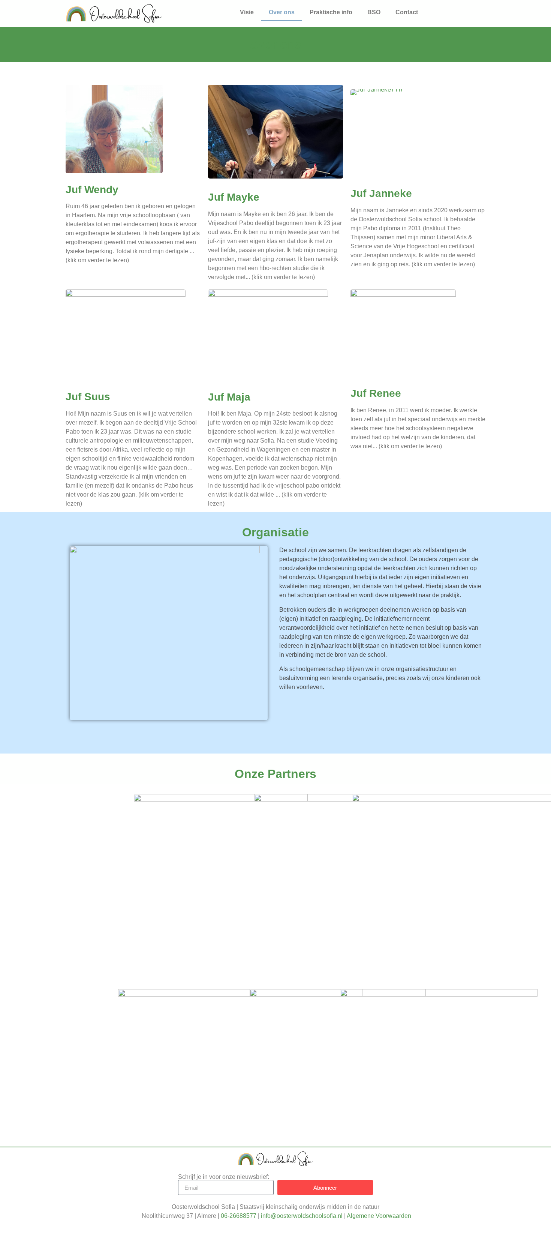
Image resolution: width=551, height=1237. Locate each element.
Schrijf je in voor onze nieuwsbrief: (223, 1177)
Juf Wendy (92, 189)
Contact (406, 12)
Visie (247, 12)
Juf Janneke (381, 193)
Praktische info (331, 12)
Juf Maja (229, 397)
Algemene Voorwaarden (379, 1216)
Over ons (282, 12)
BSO (373, 12)
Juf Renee (375, 393)
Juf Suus (88, 396)
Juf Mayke (233, 197)
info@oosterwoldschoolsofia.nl (302, 1216)
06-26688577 (238, 1216)
